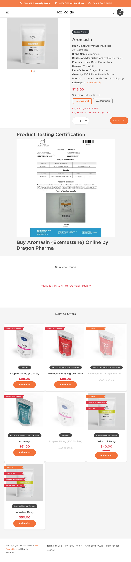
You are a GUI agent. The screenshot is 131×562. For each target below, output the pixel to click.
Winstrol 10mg (24, 512)
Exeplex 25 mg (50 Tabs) (24, 373)
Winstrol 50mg (106, 441)
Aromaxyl (24, 441)
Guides (51, 550)
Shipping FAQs (94, 545)
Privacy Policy (73, 545)
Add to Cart (119, 120)
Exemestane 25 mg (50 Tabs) (65, 373)
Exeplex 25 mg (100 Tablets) (65, 441)
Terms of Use (54, 545)
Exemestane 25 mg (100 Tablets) (107, 373)
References (112, 545)
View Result (94, 82)
